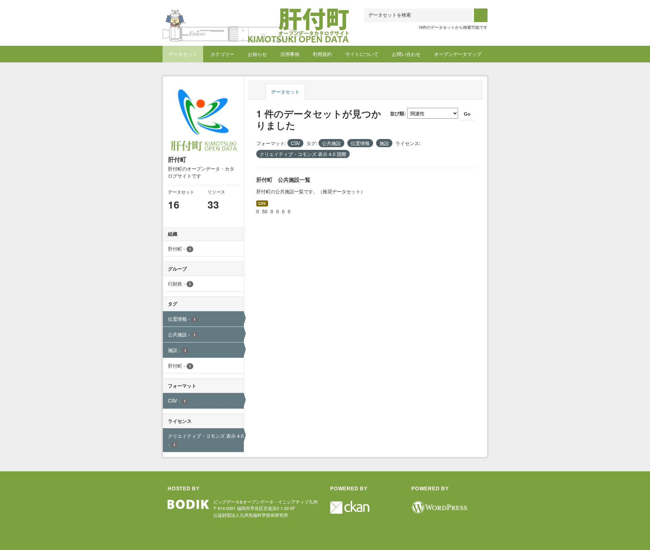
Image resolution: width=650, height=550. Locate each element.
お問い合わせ (406, 54)
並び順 (397, 113)
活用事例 (289, 54)
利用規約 (322, 54)
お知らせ (257, 54)
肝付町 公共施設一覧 (283, 179)
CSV (262, 203)
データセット (183, 54)
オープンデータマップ (457, 54)
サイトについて (361, 54)
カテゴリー (222, 54)
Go (467, 114)
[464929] (255, 17)
